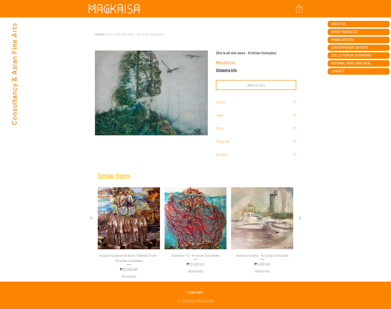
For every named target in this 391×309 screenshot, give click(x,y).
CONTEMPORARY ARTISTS (349, 48)
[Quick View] (129, 218)
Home (99, 34)
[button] (299, 9)
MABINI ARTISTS (342, 40)
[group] (195, 232)
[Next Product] (300, 218)
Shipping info (226, 70)
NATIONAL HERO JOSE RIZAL (351, 63)
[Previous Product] (91, 218)
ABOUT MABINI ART (344, 32)
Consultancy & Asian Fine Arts (14, 74)
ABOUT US (338, 24)
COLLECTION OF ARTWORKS (351, 55)
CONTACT (338, 71)
